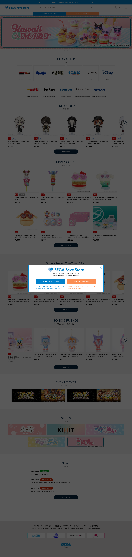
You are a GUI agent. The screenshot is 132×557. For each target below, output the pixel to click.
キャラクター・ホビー (51, 281)
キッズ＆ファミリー (81, 281)
